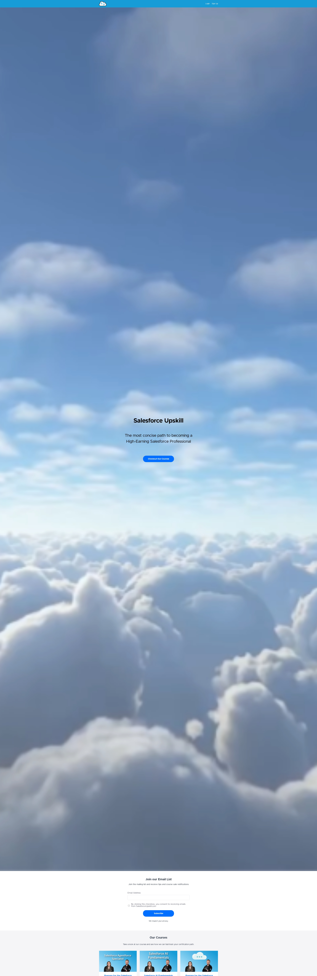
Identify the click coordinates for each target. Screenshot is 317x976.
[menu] (210, 3)
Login (207, 4)
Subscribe (158, 913)
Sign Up (215, 4)
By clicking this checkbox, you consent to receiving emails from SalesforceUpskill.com (158, 905)
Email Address (134, 893)
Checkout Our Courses (158, 459)
